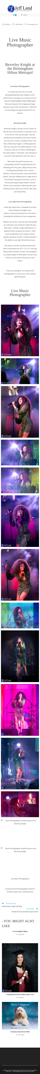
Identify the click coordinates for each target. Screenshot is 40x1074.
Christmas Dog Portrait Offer (20, 1032)
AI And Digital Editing (20, 931)
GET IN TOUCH (20, 277)
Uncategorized (32, 24)
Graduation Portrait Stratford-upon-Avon (20, 994)
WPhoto (7, 24)
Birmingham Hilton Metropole (24, 101)
